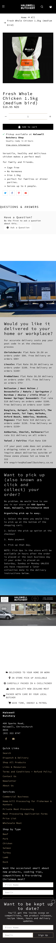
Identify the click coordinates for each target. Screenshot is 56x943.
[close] (53, 901)
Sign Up (43, 935)
